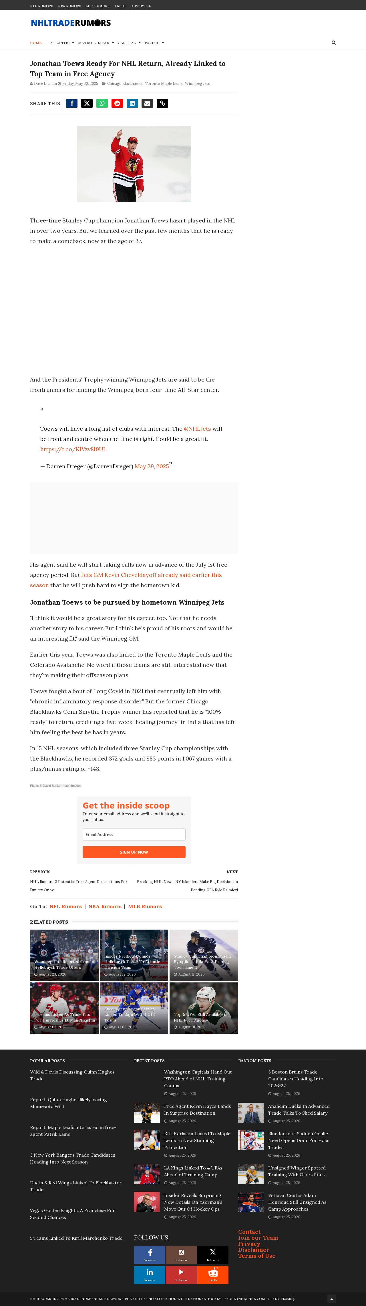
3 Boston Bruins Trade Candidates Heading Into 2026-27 (295, 1078)
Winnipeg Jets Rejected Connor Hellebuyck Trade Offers (64, 964)
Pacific (152, 43)
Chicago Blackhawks (125, 83)
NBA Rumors (69, 6)
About (120, 6)
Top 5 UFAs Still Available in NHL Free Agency (200, 1017)
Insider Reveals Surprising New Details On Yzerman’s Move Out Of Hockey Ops (193, 1202)
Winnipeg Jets (197, 83)
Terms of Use (257, 1255)
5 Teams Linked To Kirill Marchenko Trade (76, 1238)
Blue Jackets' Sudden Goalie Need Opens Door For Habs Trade (298, 1140)
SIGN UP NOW (134, 852)
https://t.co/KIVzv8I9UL (73, 449)
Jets (87, 574)
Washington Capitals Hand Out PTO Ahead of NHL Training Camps (198, 1078)
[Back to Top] (331, 1299)
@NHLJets (197, 428)
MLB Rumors (97, 6)
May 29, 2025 (152, 466)
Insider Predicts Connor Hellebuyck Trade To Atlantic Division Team (132, 962)
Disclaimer (254, 1249)
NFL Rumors (41, 6)
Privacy (249, 1243)
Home (36, 43)
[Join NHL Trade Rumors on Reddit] (213, 1272)
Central (127, 43)
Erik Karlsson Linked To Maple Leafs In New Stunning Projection (197, 1140)
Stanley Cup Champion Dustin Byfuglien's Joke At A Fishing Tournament (202, 962)
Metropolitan (93, 43)
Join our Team (258, 1237)
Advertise (141, 6)
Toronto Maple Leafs (164, 83)
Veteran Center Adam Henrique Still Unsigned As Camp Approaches (297, 1202)
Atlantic (59, 43)
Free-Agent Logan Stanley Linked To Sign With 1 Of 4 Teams (130, 1014)
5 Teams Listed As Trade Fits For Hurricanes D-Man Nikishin (64, 1017)
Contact (249, 1231)
